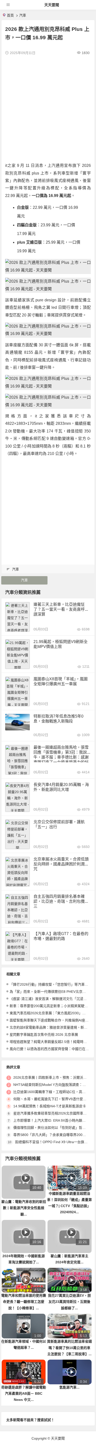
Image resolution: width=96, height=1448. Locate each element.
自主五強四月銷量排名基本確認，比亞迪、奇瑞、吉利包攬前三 (61, 901)
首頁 (10, 15)
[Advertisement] (48, 109)
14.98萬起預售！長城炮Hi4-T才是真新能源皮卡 (49, 1106)
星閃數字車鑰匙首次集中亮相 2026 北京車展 (44, 1035)
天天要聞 (51, 5)
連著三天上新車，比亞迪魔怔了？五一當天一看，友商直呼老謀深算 (61, 609)
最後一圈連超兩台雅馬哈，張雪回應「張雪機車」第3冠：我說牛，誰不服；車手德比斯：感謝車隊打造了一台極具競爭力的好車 (61, 757)
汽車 (22, 15)
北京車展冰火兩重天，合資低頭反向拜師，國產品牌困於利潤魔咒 (61, 864)
